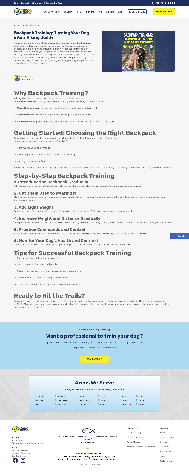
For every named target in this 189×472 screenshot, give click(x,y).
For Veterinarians (85, 11)
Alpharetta (39, 400)
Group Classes (133, 442)
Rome (102, 400)
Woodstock (61, 404)
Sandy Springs (84, 404)
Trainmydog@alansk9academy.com (28, 443)
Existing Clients (137, 12)
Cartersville (40, 396)
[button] (52, 12)
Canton (103, 396)
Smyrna (140, 404)
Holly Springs (83, 400)
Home (162, 432)
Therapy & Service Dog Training (141, 447)
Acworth (140, 400)
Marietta (140, 396)
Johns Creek (62, 400)
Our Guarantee (167, 447)
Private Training (134, 432)
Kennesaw (61, 396)
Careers (110, 11)
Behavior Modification (136, 437)
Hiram (37, 404)
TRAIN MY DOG (164, 11)
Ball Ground (126, 404)
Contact (67, 11)
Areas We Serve (167, 437)
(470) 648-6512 (19, 440)
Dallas (123, 396)
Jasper (124, 400)
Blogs (121, 11)
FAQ (100, 11)
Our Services (50, 11)
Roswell (81, 396)
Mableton (104, 404)
